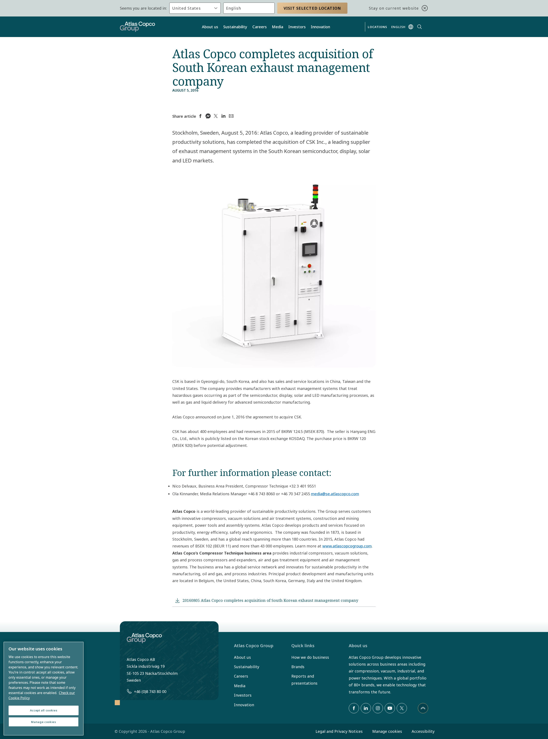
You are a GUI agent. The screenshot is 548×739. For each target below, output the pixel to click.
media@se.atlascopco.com (335, 493)
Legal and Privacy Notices (339, 731)
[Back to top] (423, 708)
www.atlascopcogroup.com (347, 546)
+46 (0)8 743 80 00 (150, 691)
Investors (297, 26)
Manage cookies (387, 731)
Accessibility (423, 731)
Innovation (320, 26)
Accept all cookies (43, 710)
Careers (259, 26)
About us (210, 26)
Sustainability (235, 26)
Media (277, 26)
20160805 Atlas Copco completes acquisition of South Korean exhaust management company (270, 600)
